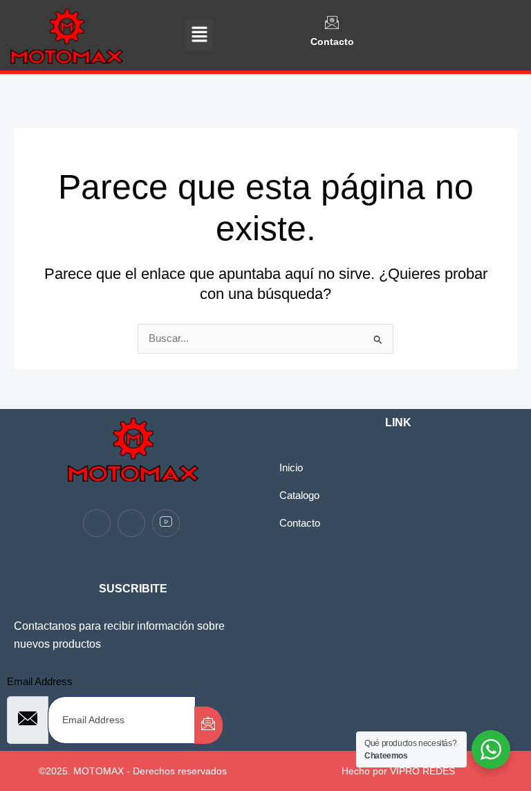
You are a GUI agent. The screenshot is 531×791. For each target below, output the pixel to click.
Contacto (332, 41)
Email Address (40, 681)
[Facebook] (97, 523)
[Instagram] (131, 523)
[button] (199, 35)
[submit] (208, 725)
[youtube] (166, 523)
